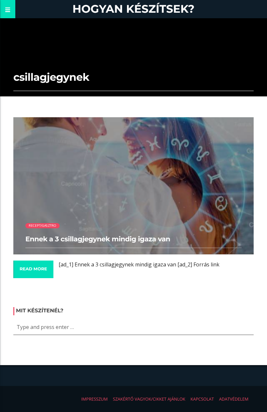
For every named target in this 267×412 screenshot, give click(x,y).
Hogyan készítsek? (134, 9)
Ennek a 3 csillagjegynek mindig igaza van (97, 239)
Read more (33, 269)
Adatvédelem (233, 399)
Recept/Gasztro (43, 225)
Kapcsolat (202, 399)
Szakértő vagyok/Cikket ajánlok (149, 399)
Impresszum (94, 399)
